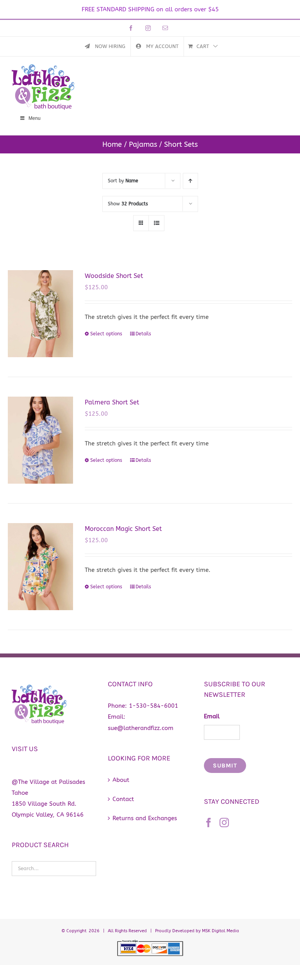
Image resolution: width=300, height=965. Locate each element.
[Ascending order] (190, 181)
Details (143, 334)
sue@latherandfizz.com (140, 728)
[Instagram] (224, 822)
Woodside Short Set (114, 276)
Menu (35, 118)
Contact (123, 799)
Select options (106, 334)
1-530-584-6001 (153, 705)
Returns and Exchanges (144, 818)
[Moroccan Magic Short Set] (40, 566)
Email (212, 716)
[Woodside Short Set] (40, 313)
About (120, 779)
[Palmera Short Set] (40, 440)
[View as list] (156, 223)
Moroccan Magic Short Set (123, 528)
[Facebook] (208, 822)
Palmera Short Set (112, 402)
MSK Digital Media (220, 930)
